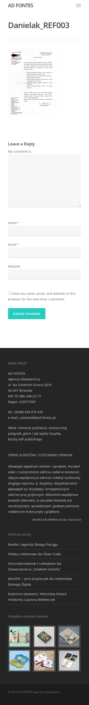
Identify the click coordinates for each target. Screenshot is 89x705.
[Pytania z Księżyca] (69, 636)
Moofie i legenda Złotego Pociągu (33, 544)
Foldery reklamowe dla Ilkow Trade (34, 554)
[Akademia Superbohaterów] (44, 636)
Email (13, 244)
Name (14, 223)
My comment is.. (20, 151)
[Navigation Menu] (78, 5)
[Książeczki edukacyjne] (19, 660)
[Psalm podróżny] (69, 660)
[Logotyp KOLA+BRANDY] (44, 660)
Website (14, 266)
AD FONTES (20, 5)
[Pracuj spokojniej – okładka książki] (19, 636)
